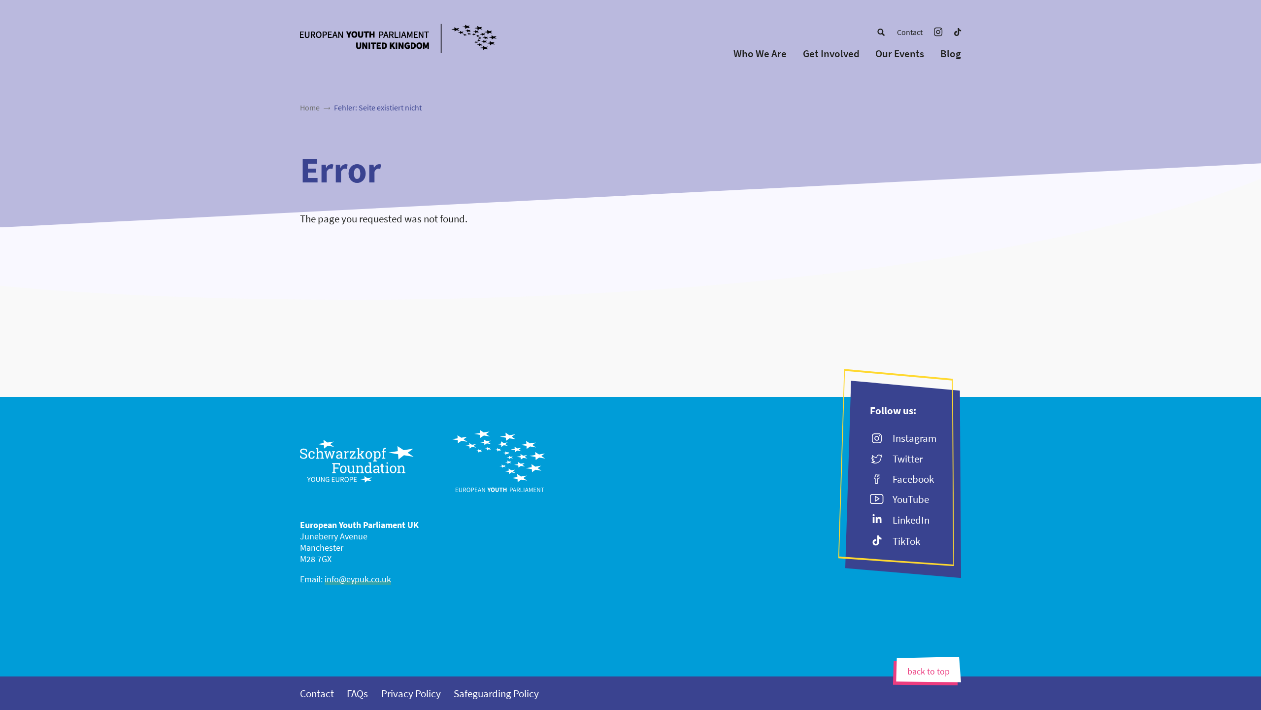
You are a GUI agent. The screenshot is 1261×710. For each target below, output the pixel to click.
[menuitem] (881, 32)
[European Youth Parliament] (417, 40)
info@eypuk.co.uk (358, 579)
